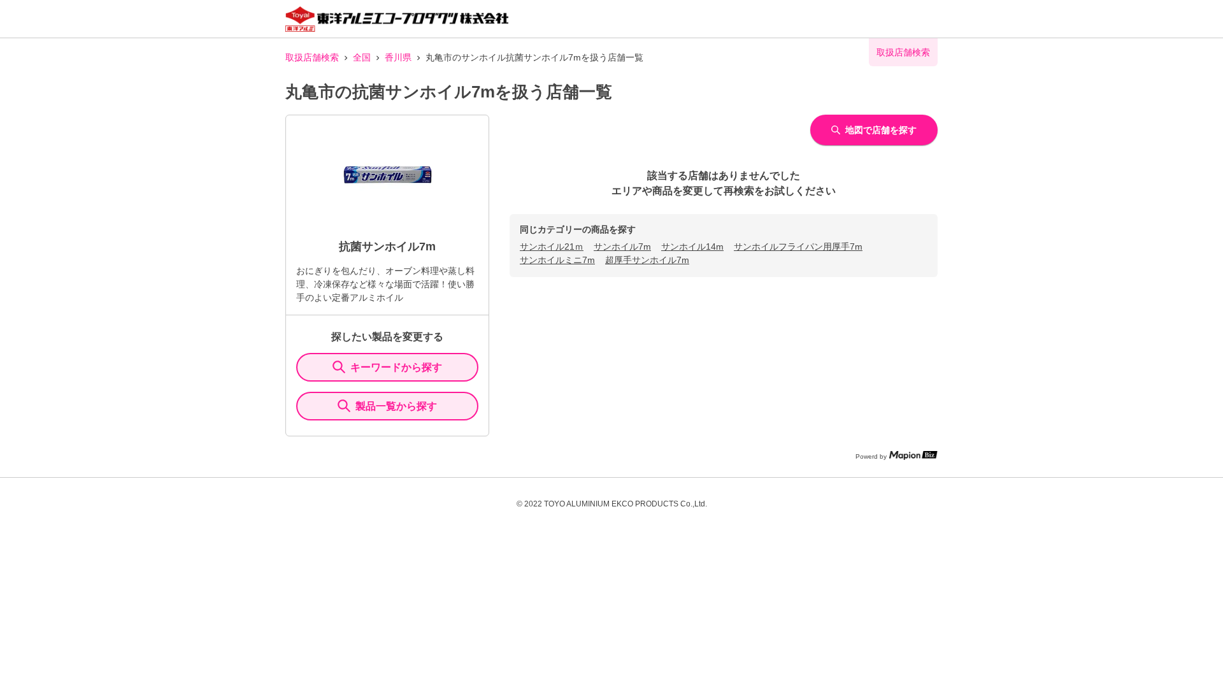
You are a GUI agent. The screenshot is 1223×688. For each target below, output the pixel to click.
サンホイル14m (692, 246)
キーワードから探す (396, 367)
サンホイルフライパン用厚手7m (798, 246)
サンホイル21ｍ (551, 246)
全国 (362, 57)
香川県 (398, 57)
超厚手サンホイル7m (647, 260)
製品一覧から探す (396, 406)
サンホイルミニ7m (557, 260)
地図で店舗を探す (881, 130)
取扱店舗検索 (312, 57)
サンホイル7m (622, 246)
